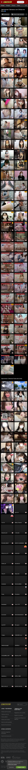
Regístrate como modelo (19, 712)
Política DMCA (4, 717)
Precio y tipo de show (19, 14)
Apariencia (6, 14)
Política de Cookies (5, 719)
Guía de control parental (6, 722)
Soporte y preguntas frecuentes (5, 733)
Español (21, 704)
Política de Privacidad (6, 711)
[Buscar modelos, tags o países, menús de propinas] (26, 5)
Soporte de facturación (6, 736)
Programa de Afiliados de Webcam (19, 719)
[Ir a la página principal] (8, 2)
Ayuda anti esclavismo (6, 724)
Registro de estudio (18, 715)
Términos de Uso (5, 714)
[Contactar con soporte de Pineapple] (2, 761)
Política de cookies (12, 764)
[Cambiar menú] (1, 2)
